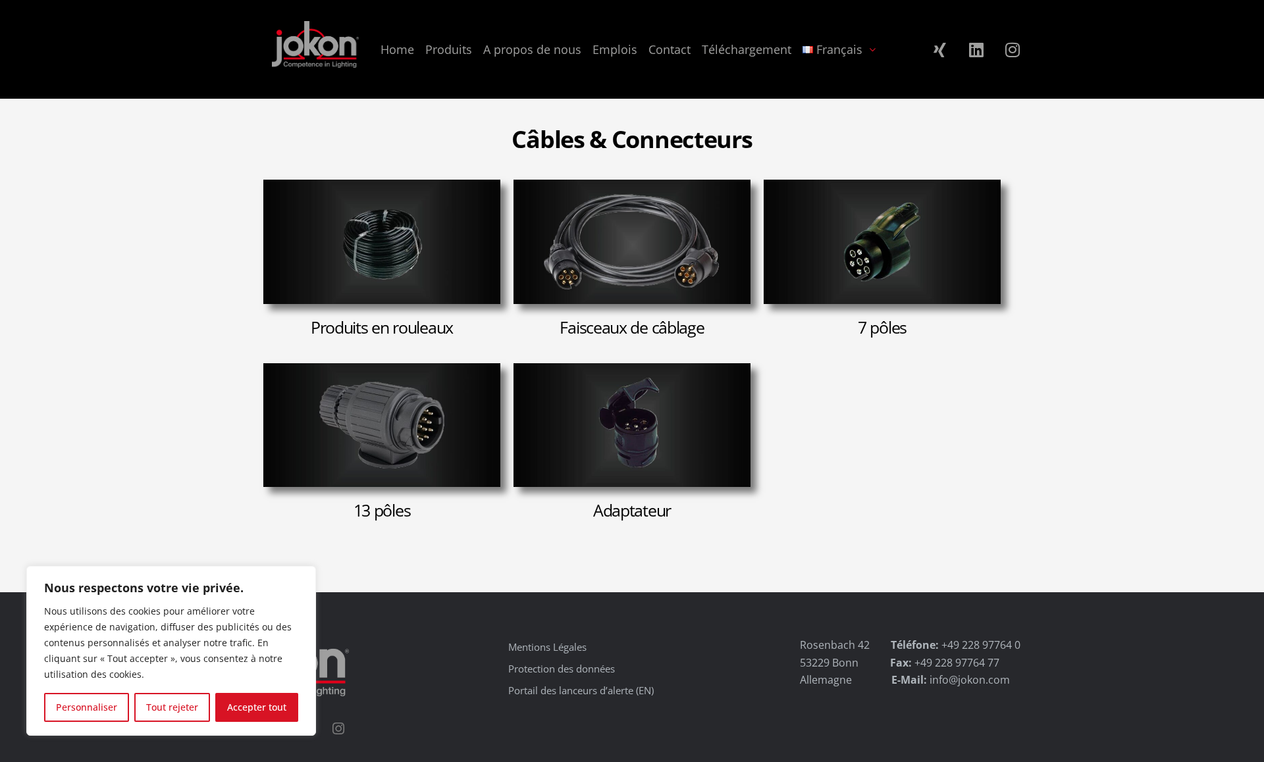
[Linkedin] (976, 49)
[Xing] (940, 49)
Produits (448, 49)
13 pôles (382, 510)
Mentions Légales (547, 646)
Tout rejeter (172, 707)
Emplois (614, 49)
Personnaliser (86, 707)
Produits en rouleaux (382, 327)
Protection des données (561, 668)
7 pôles (882, 327)
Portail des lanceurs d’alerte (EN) (581, 690)
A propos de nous (532, 49)
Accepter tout (256, 707)
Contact (669, 49)
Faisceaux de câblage (632, 327)
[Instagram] (1012, 49)
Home (397, 49)
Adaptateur (632, 510)
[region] (171, 651)
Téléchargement (746, 49)
